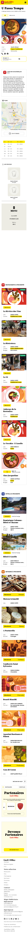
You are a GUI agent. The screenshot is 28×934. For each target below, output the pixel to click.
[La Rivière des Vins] (14, 303)
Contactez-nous (8, 896)
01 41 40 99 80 (13, 895)
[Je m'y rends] (14, 118)
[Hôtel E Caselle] (14, 550)
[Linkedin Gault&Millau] (11, 919)
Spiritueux (6, 878)
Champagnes (7, 876)
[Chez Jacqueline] (14, 468)
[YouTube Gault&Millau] (16, 919)
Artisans (6, 885)
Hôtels (5, 882)
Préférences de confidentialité (12, 926)
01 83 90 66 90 (8, 913)
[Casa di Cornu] (14, 761)
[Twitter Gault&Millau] (9, 919)
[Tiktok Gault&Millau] (13, 919)
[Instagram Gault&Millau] (7, 919)
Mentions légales (8, 864)
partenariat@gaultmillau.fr (11, 907)
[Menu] (25, 2)
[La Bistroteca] (14, 336)
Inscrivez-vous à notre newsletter (13, 921)
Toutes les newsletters (10, 924)
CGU (5, 866)
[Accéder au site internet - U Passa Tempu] (5, 53)
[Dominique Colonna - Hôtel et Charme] (14, 514)
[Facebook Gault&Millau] (4, 919)
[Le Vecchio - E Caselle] (14, 435)
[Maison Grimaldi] (14, 590)
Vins (5, 874)
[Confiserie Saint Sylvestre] (14, 657)
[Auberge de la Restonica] (14, 402)
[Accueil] (9, 1)
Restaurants (7, 871)
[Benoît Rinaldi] (14, 692)
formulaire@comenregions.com (12, 915)
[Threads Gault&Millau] (18, 919)
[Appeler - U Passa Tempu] (3, 53)
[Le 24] (14, 369)
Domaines (6, 880)
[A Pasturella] (14, 623)
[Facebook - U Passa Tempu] (8, 53)
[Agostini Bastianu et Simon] (14, 727)
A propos (6, 862)
